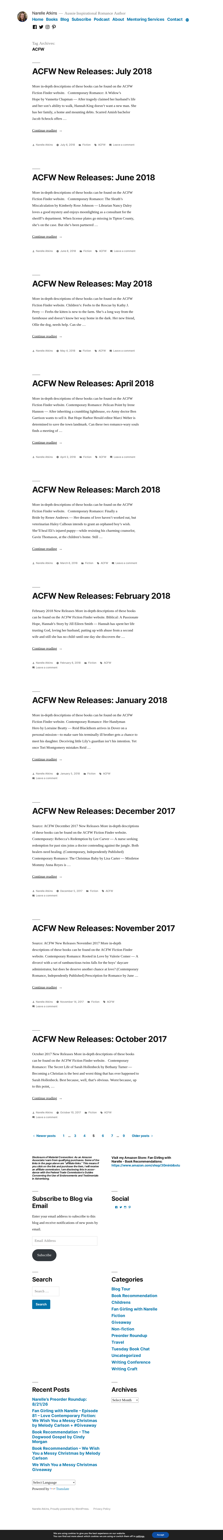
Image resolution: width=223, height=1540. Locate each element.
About (118, 19)
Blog (64, 19)
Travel (118, 1342)
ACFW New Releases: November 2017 (103, 928)
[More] (187, 20)
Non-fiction (123, 1329)
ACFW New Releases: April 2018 (93, 383)
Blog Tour (121, 1288)
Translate (62, 1489)
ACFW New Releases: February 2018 (101, 596)
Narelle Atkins (44, 13)
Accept (160, 1534)
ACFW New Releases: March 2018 (96, 489)
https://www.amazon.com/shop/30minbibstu (146, 1165)
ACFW (101, 144)
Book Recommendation (134, 1295)
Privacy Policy (102, 1508)
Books (52, 19)
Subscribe (81, 19)
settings (140, 1536)
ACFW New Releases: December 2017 (103, 811)
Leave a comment (124, 144)
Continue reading (47, 130)
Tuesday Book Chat (131, 1348)
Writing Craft (124, 1368)
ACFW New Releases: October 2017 (99, 1039)
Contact (175, 19)
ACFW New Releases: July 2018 (92, 71)
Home (37, 19)
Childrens (121, 1302)
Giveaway (121, 1322)
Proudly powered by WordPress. (70, 1508)
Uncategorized (126, 1355)
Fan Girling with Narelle (134, 1309)
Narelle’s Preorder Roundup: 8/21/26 (59, 1402)
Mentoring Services (145, 19)
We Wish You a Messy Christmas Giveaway (64, 1467)
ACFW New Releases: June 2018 (93, 177)
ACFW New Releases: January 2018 (99, 700)
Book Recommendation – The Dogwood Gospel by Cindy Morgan (60, 1436)
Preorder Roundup (129, 1335)
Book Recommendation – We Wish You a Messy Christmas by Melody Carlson (66, 1453)
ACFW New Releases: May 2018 (92, 284)
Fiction (86, 144)
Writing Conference (131, 1362)
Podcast (102, 19)
